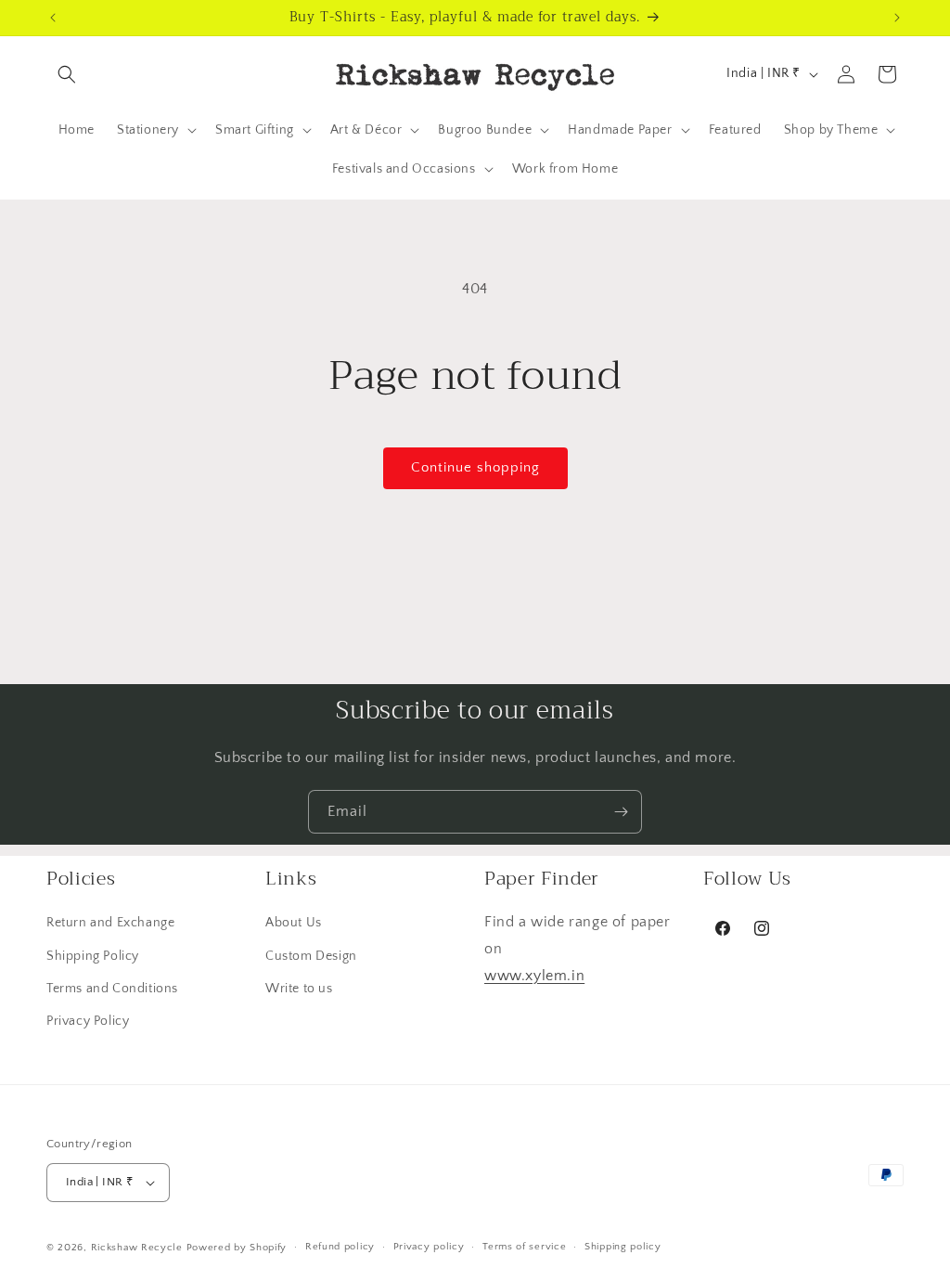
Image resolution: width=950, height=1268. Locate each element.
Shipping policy (622, 1246)
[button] (66, 74)
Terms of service (524, 1246)
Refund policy (340, 1246)
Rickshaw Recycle (137, 1247)
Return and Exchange (110, 922)
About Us (293, 922)
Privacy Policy (87, 1021)
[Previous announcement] (52, 17)
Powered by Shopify (237, 1247)
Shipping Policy (92, 956)
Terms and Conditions (112, 988)
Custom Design (311, 956)
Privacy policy (429, 1246)
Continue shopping (475, 467)
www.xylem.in (534, 975)
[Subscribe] (620, 812)
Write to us (299, 988)
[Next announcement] (897, 17)
